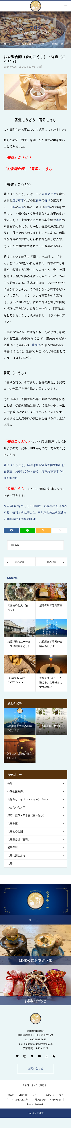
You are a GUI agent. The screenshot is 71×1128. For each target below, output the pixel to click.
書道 (59, 220)
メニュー (36, 1095)
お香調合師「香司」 (18, 839)
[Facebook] (32, 1056)
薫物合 (36, 344)
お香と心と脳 (15, 831)
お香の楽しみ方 (16, 855)
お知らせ (50, 1095)
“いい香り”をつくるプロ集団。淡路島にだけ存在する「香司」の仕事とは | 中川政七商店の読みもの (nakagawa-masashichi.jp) (35, 512)
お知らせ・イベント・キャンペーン (27, 799)
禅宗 (47, 207)
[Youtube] (39, 1056)
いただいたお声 (16, 807)
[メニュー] (65, 6)
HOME (10, 1095)
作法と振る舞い (16, 791)
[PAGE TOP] (35, 879)
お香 (39, 66)
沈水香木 (18, 200)
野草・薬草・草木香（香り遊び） (26, 815)
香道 (10, 783)
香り (47, 200)
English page (55, 1099)
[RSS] (54, 1056)
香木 (39, 200)
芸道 (21, 207)
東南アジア (49, 193)
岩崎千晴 (12, 847)
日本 (12, 207)
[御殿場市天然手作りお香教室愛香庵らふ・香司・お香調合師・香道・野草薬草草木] (35, 1019)
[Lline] (27, 530)
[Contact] (46, 1056)
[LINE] (17, 1056)
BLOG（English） (35, 1104)
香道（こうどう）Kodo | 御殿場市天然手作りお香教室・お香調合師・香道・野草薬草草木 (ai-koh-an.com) (34, 471)
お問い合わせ (35, 1068)
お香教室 (12, 823)
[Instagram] (24, 1056)
